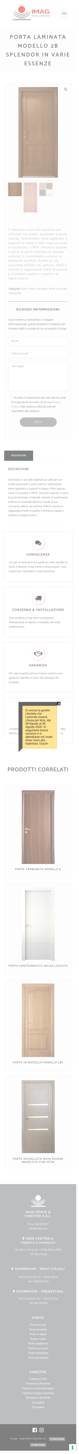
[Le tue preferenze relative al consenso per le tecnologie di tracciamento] (72, 1447)
